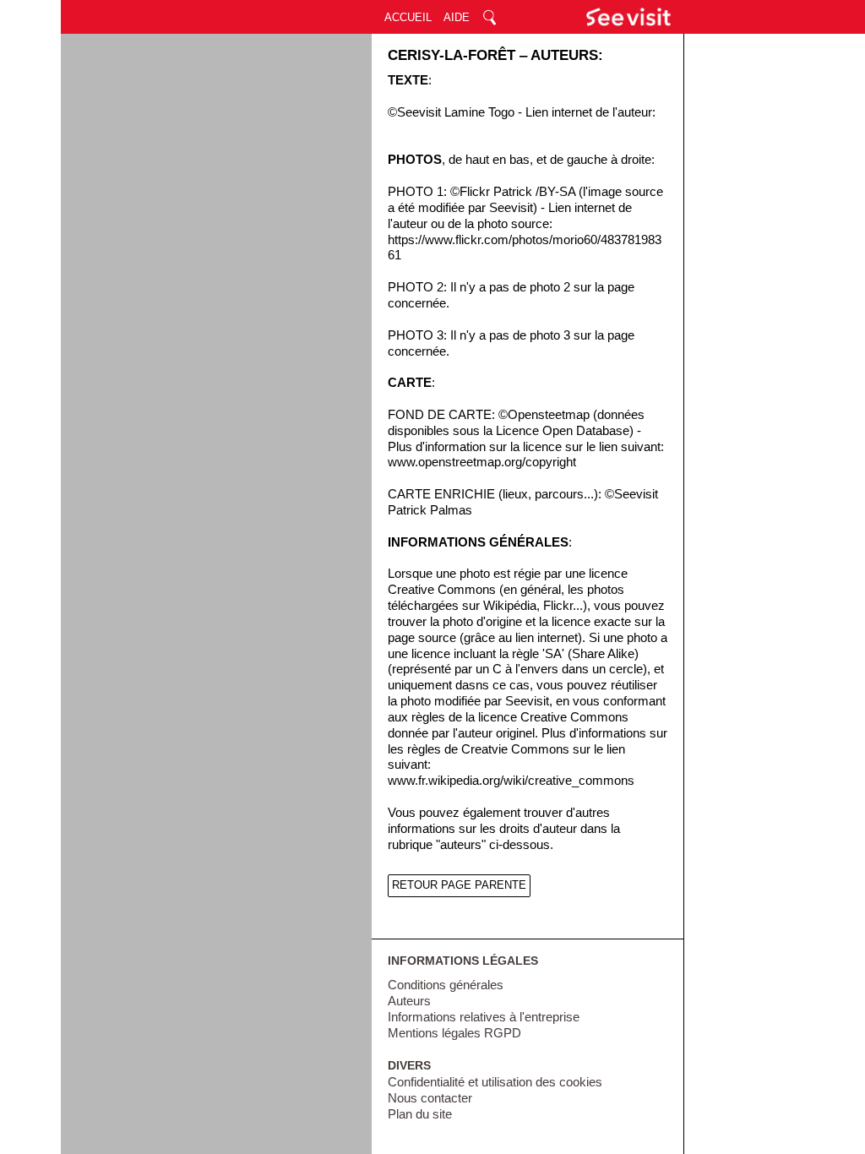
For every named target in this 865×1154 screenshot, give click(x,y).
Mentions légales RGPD (454, 1033)
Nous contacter (430, 1098)
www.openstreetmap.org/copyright (482, 462)
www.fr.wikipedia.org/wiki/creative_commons (511, 780)
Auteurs (409, 1001)
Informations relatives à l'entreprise (483, 1017)
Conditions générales (445, 985)
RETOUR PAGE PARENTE (459, 885)
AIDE (456, 17)
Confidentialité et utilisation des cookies (495, 1082)
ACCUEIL (408, 17)
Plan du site (420, 1114)
